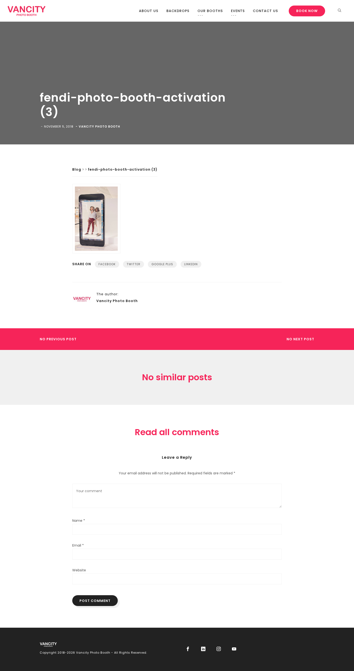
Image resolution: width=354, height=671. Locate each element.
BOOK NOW (307, 10)
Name (78, 520)
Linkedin (191, 264)
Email (78, 545)
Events (238, 10)
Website (79, 570)
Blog (76, 169)
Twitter (133, 264)
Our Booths (210, 10)
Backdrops (177, 10)
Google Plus (162, 264)
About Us (148, 10)
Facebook (107, 264)
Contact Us (265, 10)
